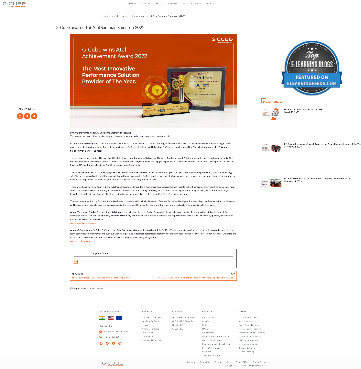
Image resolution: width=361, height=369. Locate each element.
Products (132, 3)
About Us (210, 3)
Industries (172, 3)
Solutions (145, 3)
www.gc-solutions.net (80, 241)
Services (158, 3)
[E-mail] (76, 262)
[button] (20, 116)
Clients (185, 3)
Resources (196, 3)
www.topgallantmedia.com (83, 223)
